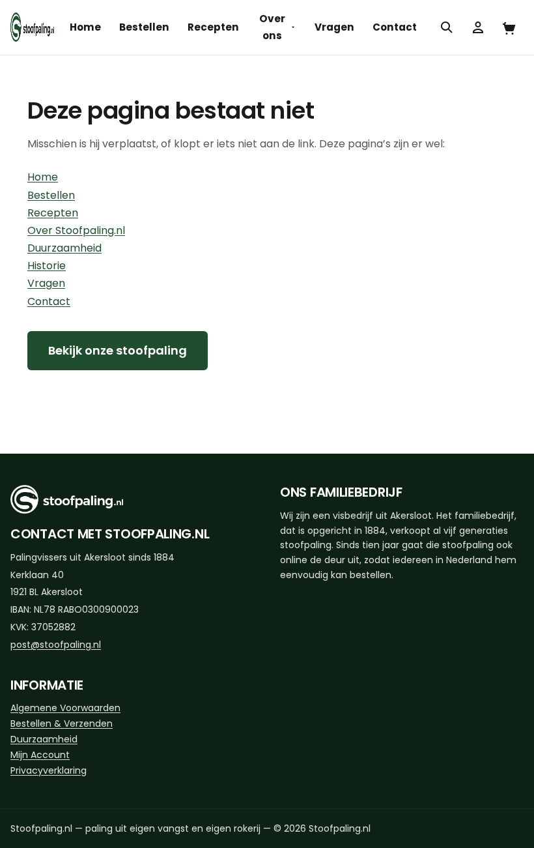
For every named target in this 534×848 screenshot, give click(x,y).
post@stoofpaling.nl (55, 644)
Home (85, 27)
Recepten (213, 27)
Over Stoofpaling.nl (76, 230)
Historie (46, 265)
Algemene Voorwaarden (65, 707)
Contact (394, 27)
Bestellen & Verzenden (61, 723)
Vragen (334, 27)
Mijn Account (40, 754)
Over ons (272, 27)
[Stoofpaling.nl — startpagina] (32, 27)
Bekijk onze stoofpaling (117, 350)
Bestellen (144, 27)
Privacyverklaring (48, 770)
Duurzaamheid (64, 248)
